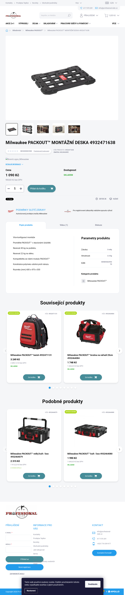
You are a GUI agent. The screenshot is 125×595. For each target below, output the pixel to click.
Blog (35, 558)
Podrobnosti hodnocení (41, 151)
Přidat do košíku (38, 188)
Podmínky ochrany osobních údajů (44, 562)
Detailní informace (13, 164)
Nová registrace (25, 567)
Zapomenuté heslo (17, 574)
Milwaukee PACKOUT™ (97, 281)
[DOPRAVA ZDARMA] (34, 332)
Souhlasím (92, 584)
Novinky (35, 3)
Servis (35, 554)
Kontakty (9, 3)
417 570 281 (102, 539)
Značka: (61, 152)
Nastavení (31, 591)
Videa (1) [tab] (64, 225)
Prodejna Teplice (22, 3)
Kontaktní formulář (104, 553)
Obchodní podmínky (49, 3)
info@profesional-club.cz (104, 533)
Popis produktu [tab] (26, 225)
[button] (50, 387)
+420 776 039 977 (104, 544)
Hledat (69, 15)
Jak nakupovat (39, 550)
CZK (112, 3)
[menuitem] (11, 23)
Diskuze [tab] (98, 225)
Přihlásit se (24, 559)
